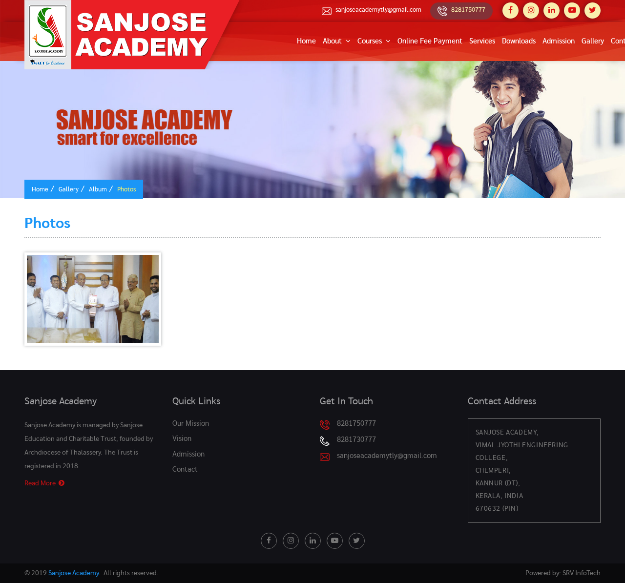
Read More (41, 483)
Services (482, 41)
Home (306, 41)
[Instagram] (531, 10)
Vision (181, 438)
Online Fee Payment (429, 41)
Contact (185, 469)
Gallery (593, 41)
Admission (558, 41)
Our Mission (190, 423)
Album (98, 190)
